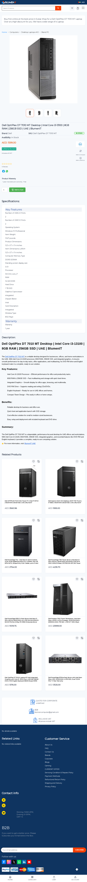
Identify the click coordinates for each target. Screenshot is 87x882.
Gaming (48, 766)
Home (4, 32)
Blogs (47, 762)
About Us (48, 745)
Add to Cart (18, 190)
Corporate (49, 759)
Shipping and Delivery (53, 783)
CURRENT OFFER (52, 769)
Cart (54, 880)
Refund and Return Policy (55, 780)
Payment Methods (52, 776)
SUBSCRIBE (79, 850)
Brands (47, 755)
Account (75, 880)
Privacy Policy (50, 787)
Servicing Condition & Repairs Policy (59, 773)
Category (32, 880)
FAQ (46, 748)
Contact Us (49, 752)
